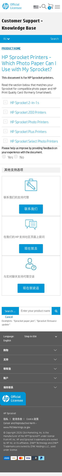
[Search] (44, 7)
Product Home (11, 48)
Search (55, 39)
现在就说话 (31, 288)
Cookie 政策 (32, 419)
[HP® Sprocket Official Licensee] (12, 6)
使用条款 (17, 419)
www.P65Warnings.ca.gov (16, 427)
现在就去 (30, 249)
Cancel (9, 317)
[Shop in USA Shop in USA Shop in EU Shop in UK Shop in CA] (38, 6)
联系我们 (30, 209)
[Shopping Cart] (51, 6)
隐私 (5, 419)
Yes (10, 157)
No (22, 157)
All (5, 39)
